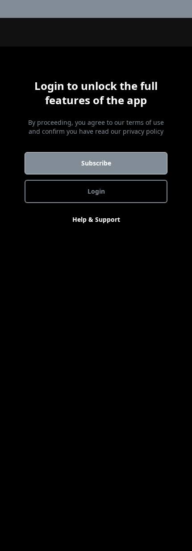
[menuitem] (186, 9)
